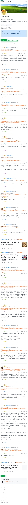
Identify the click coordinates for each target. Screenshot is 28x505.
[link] (4, 54)
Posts (16, 40)
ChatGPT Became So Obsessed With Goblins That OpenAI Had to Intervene (13, 195)
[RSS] (16, 43)
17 (2, 471)
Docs (2, 497)
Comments (10, 40)
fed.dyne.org (7, 1)
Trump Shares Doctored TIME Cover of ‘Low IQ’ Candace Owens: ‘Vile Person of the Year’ (13, 211)
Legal (2, 492)
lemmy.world (3, 245)
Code (2, 500)
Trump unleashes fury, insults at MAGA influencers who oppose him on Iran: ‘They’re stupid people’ (13, 271)
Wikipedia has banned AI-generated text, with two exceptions (12, 389)
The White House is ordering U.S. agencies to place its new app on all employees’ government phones (13, 73)
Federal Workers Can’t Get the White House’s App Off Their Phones (13, 51)
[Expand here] (24, 244)
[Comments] (24, 467)
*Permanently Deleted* (20, 180)
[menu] (26, 1)
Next (3, 476)
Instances (3, 495)
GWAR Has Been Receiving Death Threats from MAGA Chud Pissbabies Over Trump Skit (14, 287)
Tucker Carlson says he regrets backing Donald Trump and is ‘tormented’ (13, 228)
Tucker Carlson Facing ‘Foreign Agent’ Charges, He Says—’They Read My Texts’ (13, 451)
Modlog (3, 489)
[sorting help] (14, 43)
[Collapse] (2, 48)
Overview (4, 40)
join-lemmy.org (4, 502)
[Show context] (2, 54)
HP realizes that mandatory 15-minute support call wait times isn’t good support (13, 409)
